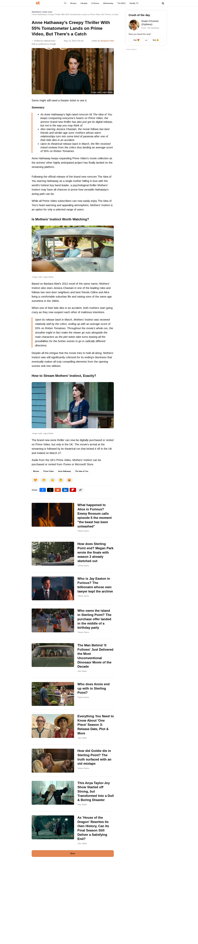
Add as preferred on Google (44, 44)
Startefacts (36, 12)
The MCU (121, 3)
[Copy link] (80, 490)
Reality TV (134, 3)
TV (65, 3)
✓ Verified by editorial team (43, 41)
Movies (73, 3)
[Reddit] (58, 490)
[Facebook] (42, 490)
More (72, 853)
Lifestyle (83, 3)
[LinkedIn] (65, 490)
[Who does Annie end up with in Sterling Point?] (73, 694)
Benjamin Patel (107, 41)
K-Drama (95, 3)
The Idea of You (81, 471)
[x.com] (50, 490)
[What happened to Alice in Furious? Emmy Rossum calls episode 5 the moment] (73, 518)
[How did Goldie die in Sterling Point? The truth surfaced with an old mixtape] (73, 761)
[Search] (163, 3)
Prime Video (48, 471)
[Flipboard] (73, 490)
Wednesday (108, 3)
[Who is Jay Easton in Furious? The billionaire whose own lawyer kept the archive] (73, 588)
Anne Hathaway (64, 471)
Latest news (47, 12)
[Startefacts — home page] (38, 3)
